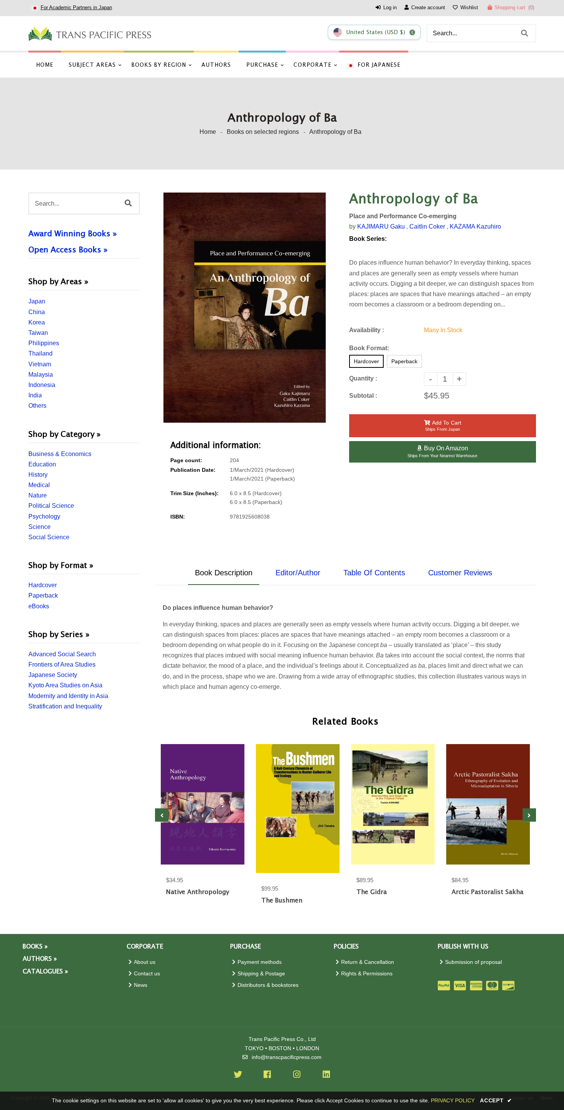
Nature (37, 495)
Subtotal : (363, 395)
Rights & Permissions (366, 974)
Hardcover (42, 585)
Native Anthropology (197, 892)
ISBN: (177, 517)
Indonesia (41, 385)
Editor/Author (297, 572)
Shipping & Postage (261, 974)
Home (208, 131)
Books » (35, 947)
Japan (36, 301)
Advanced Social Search (62, 654)
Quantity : (363, 378)
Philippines (43, 343)
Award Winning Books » (72, 234)
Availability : (366, 330)
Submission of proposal (473, 962)
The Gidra (371, 892)
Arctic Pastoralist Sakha (487, 892)
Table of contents (374, 572)
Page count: (186, 460)
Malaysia (40, 374)
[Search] (524, 33)
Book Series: (368, 239)
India (35, 395)
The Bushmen (281, 901)
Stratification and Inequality (65, 706)
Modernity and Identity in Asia (68, 696)
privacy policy (453, 1100)
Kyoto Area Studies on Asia (65, 685)
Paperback (43, 595)
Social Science (48, 537)
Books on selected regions (263, 131)
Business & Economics (59, 454)
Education (42, 464)
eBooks (38, 606)
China (36, 312)
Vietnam (39, 364)
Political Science (51, 505)
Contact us (147, 974)
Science (39, 527)
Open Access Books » (67, 250)
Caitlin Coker (427, 226)
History (38, 474)
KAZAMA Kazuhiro (475, 226)
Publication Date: (193, 470)
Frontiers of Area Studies (62, 664)
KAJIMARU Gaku (381, 226)
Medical (39, 485)
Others (37, 405)
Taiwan (38, 332)
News (140, 985)
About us (144, 962)
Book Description (223, 572)
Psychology (44, 516)
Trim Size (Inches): (194, 493)
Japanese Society (52, 675)
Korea (36, 322)
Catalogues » (45, 972)
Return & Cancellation (367, 962)
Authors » (40, 959)
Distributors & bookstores (267, 985)
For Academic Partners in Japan (76, 7)
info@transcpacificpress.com (287, 1057)
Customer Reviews (460, 572)
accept (496, 1100)
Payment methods (259, 962)
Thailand (40, 353)
